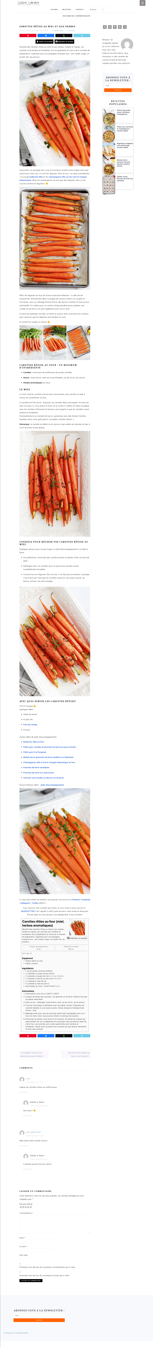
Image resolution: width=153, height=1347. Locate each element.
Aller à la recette (46, 41)
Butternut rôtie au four (33, 742)
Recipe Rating (25, 1204)
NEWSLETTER (28, 911)
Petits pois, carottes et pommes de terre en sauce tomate (49, 747)
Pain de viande (30, 724)
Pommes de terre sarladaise (36, 767)
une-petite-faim (33, 1132)
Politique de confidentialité (16, 1333)
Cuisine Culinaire (31, 3)
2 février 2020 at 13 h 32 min (35, 1135)
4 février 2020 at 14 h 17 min (35, 1082)
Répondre (23, 1092)
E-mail (23, 1246)
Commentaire (26, 1213)
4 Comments (71, 30)
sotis (28, 1078)
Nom (22, 1238)
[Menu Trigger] (142, 3)
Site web (23, 1255)
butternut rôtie (36, 177)
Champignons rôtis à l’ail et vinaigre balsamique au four (49, 762)
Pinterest (76, 899)
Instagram (25, 903)
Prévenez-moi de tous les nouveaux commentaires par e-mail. (47, 1267)
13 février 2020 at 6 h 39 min (39, 1105)
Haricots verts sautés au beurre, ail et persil (43, 778)
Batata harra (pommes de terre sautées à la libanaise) (48, 757)
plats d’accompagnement (52, 785)
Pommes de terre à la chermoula (38, 772)
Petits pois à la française (34, 752)
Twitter (35, 903)
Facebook (85, 899)
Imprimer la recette (65, 41)
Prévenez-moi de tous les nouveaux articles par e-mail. (44, 1275)
